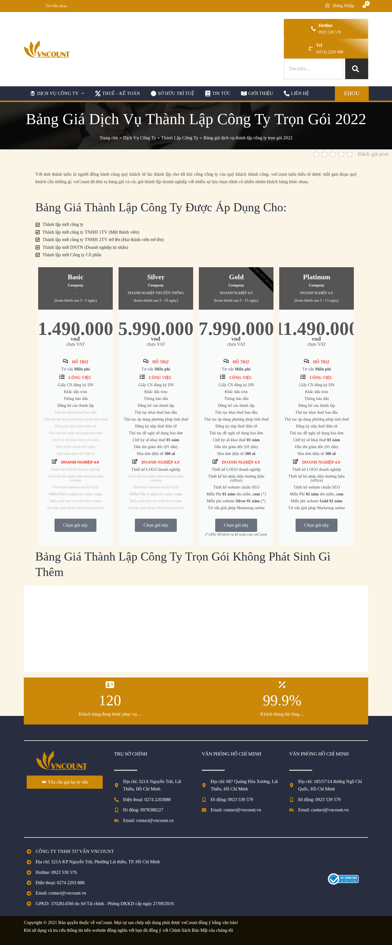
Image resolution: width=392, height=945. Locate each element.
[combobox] (313, 68)
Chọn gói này (75, 525)
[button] (56, 93)
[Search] (356, 68)
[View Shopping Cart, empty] (364, 5)
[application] (81, 93)
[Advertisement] (196, 629)
